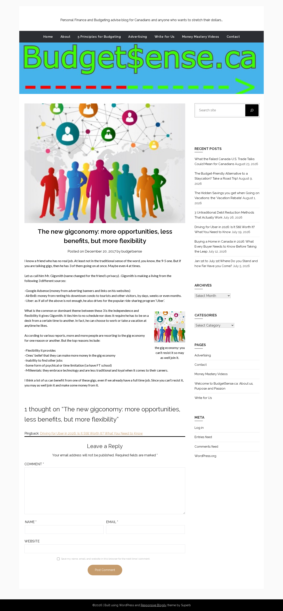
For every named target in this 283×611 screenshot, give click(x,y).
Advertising (137, 37)
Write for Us (165, 37)
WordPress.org (205, 456)
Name (30, 522)
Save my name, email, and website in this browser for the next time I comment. (105, 558)
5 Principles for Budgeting (99, 37)
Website (32, 541)
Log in (199, 428)
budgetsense (131, 251)
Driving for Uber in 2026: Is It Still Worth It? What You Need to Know (91, 433)
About (65, 37)
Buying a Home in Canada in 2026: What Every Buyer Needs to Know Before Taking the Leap (225, 247)
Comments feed (206, 446)
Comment (34, 464)
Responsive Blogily (154, 605)
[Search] (252, 110)
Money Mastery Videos (200, 37)
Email (112, 522)
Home (48, 37)
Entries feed (203, 437)
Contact (233, 37)
